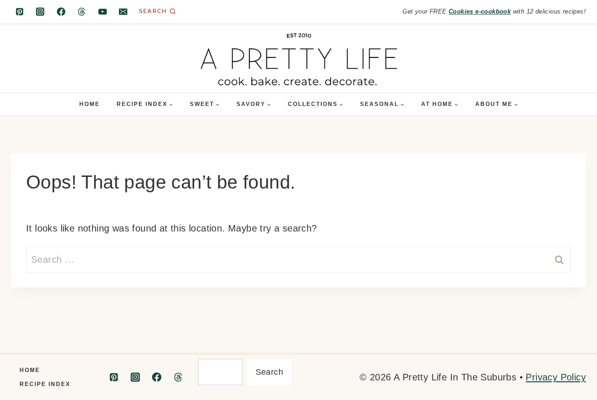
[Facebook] (61, 11)
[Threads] (81, 11)
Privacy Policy (556, 377)
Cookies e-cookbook (480, 11)
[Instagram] (40, 11)
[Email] (123, 11)
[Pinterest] (19, 11)
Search (269, 372)
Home (89, 104)
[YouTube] (102, 11)
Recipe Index (45, 384)
